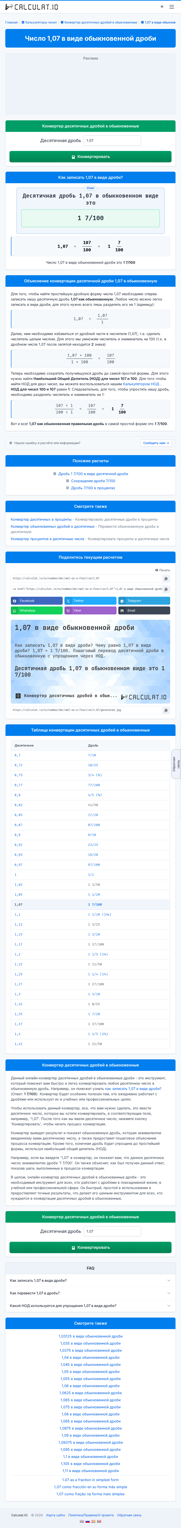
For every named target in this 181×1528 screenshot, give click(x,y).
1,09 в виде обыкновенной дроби (90, 1435)
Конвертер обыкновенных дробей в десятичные (52, 526)
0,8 (18, 795)
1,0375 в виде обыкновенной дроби (91, 1350)
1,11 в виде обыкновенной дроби (90, 1470)
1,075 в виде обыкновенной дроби (91, 1407)
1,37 (19, 1024)
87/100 (94, 825)
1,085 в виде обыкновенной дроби (90, 1421)
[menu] (172, 6)
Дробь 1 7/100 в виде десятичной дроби (93, 473)
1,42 (19, 1044)
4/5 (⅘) (95, 795)
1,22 (19, 964)
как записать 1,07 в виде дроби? (133, 1088)
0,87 (19, 825)
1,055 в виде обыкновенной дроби (90, 1378)
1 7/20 (94, 1014)
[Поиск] (162, 7)
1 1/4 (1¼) (98, 974)
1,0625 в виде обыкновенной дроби (90, 1393)
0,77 (19, 785)
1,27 (19, 984)
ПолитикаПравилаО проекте (91, 1515)
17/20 (93, 815)
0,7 (18, 755)
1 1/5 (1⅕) (98, 954)
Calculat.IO (19, 1515)
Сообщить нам (156, 443)
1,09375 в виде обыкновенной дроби (90, 1442)
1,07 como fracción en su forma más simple (90, 1487)
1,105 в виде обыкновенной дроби (90, 1463)
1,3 (18, 994)
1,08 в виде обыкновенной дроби (90, 1414)
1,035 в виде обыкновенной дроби (90, 1343)
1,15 (19, 934)
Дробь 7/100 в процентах (93, 488)
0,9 (18, 835)
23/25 (93, 845)
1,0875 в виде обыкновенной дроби (91, 1428)
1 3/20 (94, 934)
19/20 (93, 855)
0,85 (19, 815)
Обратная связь (176, 764)
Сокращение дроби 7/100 (93, 481)
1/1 (91, 875)
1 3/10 (94, 994)
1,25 (19, 974)
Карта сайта (55, 1515)
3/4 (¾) (95, 775)
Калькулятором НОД (141, 384)
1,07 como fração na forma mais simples (90, 1494)
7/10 (92, 755)
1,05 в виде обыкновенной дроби (90, 1371)
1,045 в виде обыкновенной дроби (90, 1364)
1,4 (18, 1034)
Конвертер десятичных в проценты (41, 519)
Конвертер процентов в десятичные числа (47, 539)
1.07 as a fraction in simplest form (90, 1480)
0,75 (19, 775)
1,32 (19, 1004)
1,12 (19, 924)
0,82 (19, 805)
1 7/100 (95, 904)
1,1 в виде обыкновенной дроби (90, 1456)
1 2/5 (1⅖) (98, 1034)
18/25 (93, 765)
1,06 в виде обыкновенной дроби (90, 1386)
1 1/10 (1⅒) (99, 914)
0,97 (19, 865)
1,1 (18, 914)
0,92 (19, 845)
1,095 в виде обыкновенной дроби (90, 1449)
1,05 (19, 895)
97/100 (94, 865)
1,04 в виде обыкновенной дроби (90, 1357)
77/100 (94, 785)
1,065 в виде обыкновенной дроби (90, 1400)
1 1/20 (94, 895)
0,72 (19, 765)
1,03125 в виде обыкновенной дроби (91, 1336)
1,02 (19, 885)
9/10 (92, 835)
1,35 (19, 1014)
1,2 (18, 954)
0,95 (19, 855)
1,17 (19, 944)
